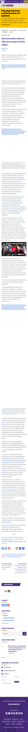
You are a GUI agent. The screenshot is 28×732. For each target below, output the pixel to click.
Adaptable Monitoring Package (15, 177)
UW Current (6, 674)
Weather (5, 615)
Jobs (21, 719)
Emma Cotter (7, 522)
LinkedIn (16, 713)
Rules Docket (21, 721)
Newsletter (19, 723)
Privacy (8, 723)
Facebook (6, 713)
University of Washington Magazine (14, 556)
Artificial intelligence (8, 618)
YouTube (14, 713)
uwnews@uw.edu (6, 24)
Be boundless (14, 704)
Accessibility (7, 719)
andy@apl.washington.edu (14, 541)
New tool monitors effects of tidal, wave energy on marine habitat (13, 41)
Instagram (11, 713)
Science (11, 32)
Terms (13, 723)
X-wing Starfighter (14, 443)
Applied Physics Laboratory (16, 554)
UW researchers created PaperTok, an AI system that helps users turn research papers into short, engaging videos (17, 649)
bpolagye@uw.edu (7, 539)
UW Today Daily (7, 667)
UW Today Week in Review (9, 670)
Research (5, 32)
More (6, 591)
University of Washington (2, 1)
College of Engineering (10, 555)
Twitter (9, 713)
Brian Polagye (8, 119)
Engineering (5, 30)
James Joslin (22, 520)
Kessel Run (12, 449)
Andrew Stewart (14, 211)
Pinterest (19, 713)
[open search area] (21, 1)
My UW (14, 721)
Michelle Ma (5, 48)
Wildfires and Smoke (8, 620)
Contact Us (15, 719)
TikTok (21, 713)
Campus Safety (6, 721)
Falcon (3, 422)
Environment (13, 30)
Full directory (5, 623)
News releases (22, 30)
